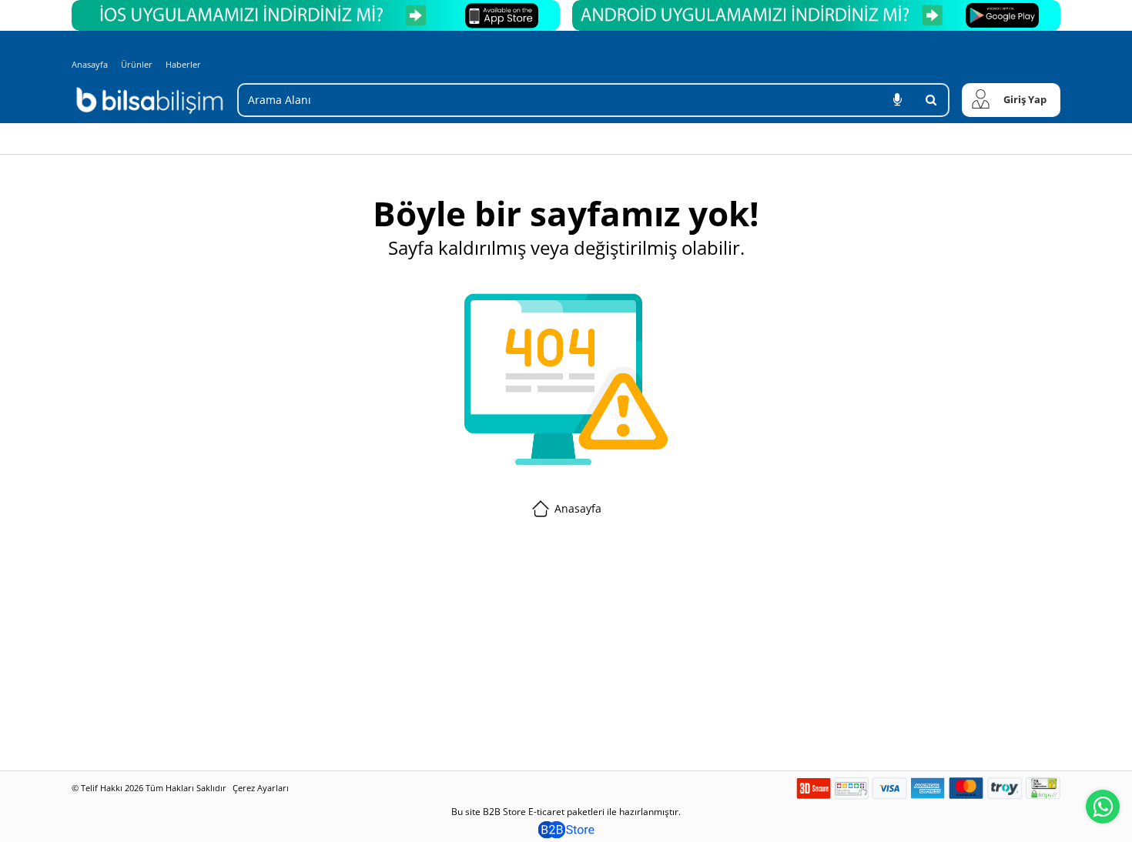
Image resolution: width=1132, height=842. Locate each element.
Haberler (183, 64)
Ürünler (136, 64)
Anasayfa (90, 64)
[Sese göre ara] (897, 100)
